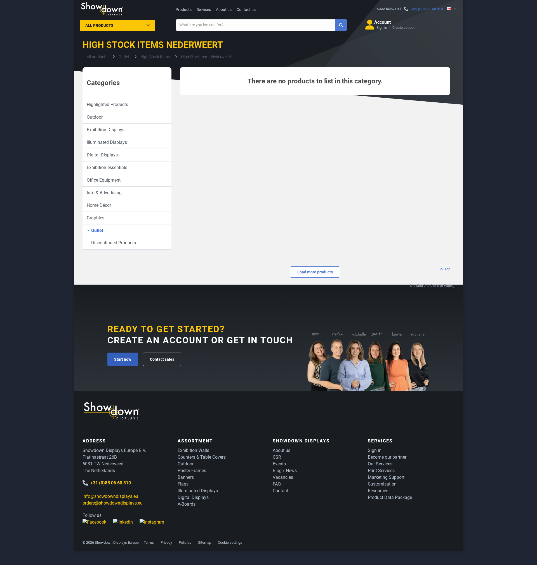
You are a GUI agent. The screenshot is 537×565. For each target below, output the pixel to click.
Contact (280, 490)
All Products (99, 25)
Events (279, 463)
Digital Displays (102, 155)
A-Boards (187, 504)
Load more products (315, 272)
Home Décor (99, 205)
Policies (185, 542)
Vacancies (283, 477)
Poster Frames (192, 470)
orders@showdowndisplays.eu (113, 503)
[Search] (341, 25)
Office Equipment (104, 180)
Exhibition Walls (193, 450)
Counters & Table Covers (202, 457)
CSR (277, 457)
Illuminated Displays (107, 142)
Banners (186, 477)
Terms (149, 542)
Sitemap (204, 542)
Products (184, 9)
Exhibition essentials (107, 167)
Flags (183, 484)
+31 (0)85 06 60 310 (427, 9)
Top (447, 269)
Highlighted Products (107, 104)
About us (224, 9)
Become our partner (387, 457)
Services (204, 9)
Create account (404, 27)
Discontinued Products (111, 242)
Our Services (380, 463)
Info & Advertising (104, 192)
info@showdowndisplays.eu (110, 496)
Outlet (95, 230)
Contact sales (162, 359)
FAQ (277, 484)
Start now (122, 359)
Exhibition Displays (105, 129)
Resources (378, 490)
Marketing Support (386, 477)
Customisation (382, 484)
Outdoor (95, 117)
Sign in (381, 27)
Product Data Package (390, 497)
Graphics (95, 218)
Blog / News (285, 470)
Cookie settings (230, 542)
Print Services (381, 470)
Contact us (246, 9)
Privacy (166, 542)
